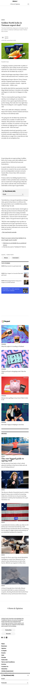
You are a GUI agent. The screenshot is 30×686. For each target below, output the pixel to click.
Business (4, 646)
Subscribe (8, 630)
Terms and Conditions (8, 662)
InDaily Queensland (7, 671)
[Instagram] (4, 637)
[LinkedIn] (6, 637)
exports (3, 254)
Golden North (10, 254)
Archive (3, 664)
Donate (8, 633)
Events (3, 653)
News (3, 643)
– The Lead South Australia (8, 232)
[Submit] (22, 194)
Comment (16, 257)
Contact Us (4, 666)
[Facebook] (2, 637)
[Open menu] (28, 4)
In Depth (4, 650)
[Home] (15, 1)
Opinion (3, 648)
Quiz (2, 655)
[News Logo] (15, 4)
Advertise (4, 668)
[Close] (28, 675)
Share (6, 257)
